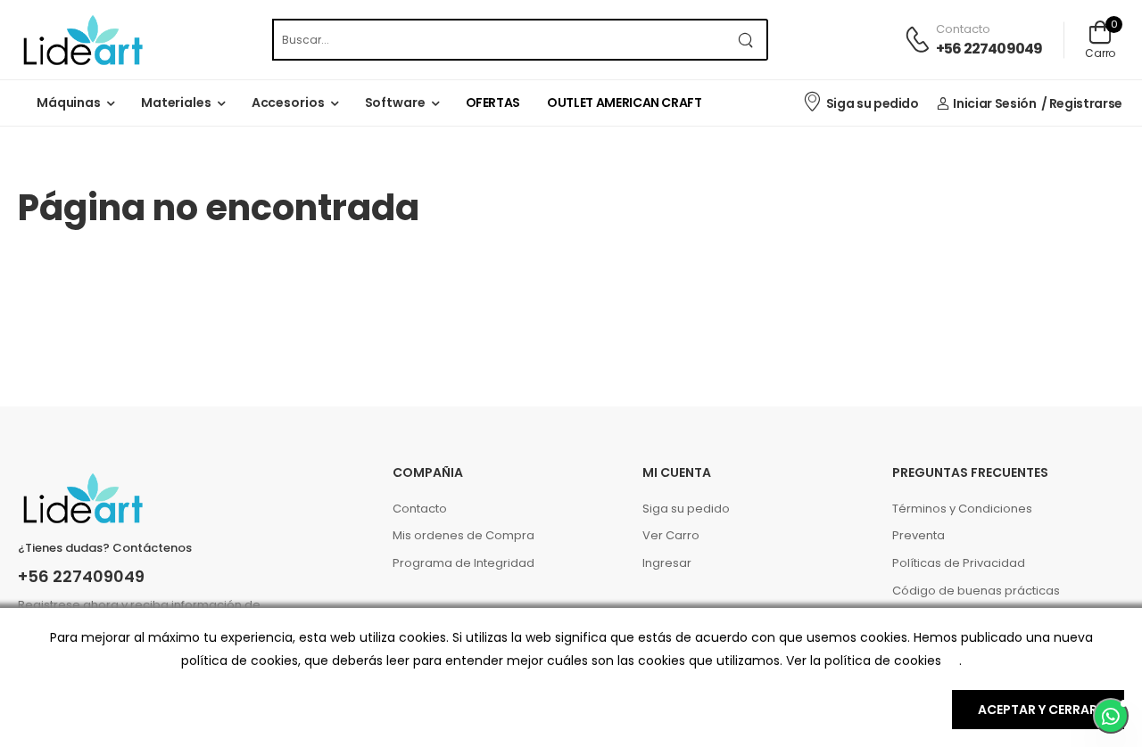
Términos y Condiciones (962, 508)
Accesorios (288, 102)
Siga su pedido (872, 103)
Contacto (420, 508)
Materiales (176, 102)
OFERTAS (493, 102)
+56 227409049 (989, 48)
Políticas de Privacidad (958, 562)
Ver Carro (670, 535)
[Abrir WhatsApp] (1111, 716)
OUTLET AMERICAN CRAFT (624, 102)
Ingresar (666, 562)
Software (395, 102)
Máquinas (69, 102)
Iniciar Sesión (994, 103)
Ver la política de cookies (863, 660)
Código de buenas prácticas (976, 590)
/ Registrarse (1081, 103)
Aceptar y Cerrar (1037, 709)
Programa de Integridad (463, 562)
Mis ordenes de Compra (463, 535)
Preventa (918, 535)
